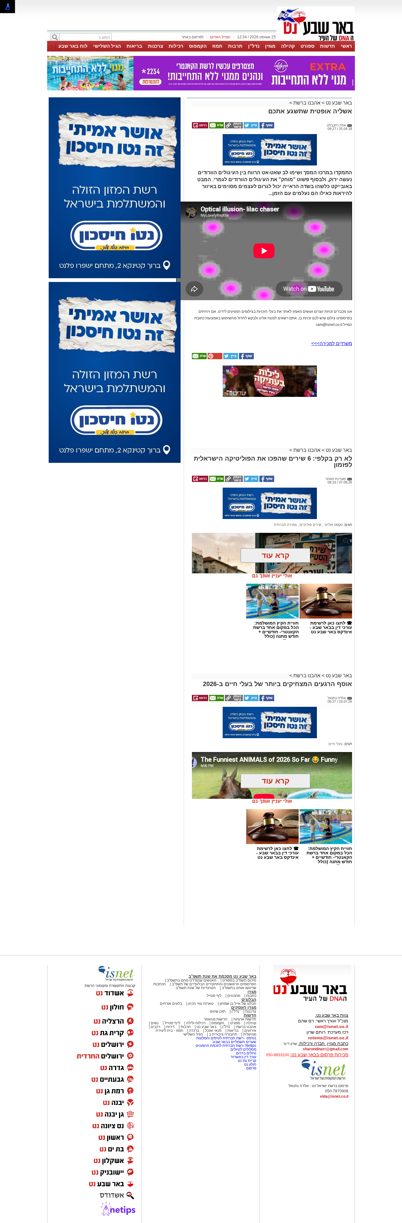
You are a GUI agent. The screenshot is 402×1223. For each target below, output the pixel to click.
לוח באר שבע (73, 46)
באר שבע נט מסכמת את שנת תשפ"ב (222, 976)
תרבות (235, 46)
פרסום (250, 1068)
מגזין (270, 46)
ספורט (307, 46)
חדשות (327, 46)
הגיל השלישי (107, 46)
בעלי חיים (336, 744)
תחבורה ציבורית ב (223, 1034)
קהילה (288, 46)
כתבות (251, 995)
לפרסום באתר (193, 37)
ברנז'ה (194, 1030)
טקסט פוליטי (333, 525)
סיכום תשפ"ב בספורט (239, 980)
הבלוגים (249, 999)
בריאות (134, 46)
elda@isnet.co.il (334, 1096)
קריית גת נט (247, 1060)
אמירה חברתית (285, 525)
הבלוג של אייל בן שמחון (238, 1003)
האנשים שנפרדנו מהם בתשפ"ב (191, 980)
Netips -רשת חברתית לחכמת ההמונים (226, 1045)
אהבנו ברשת (306, 103)
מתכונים (233, 995)
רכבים (155, 1027)
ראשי (346, 46)
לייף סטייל (172, 1023)
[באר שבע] (316, 40)
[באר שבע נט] (312, 1001)
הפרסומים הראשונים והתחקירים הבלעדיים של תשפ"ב (213, 984)
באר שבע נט (338, 103)
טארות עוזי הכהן (201, 1003)
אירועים (250, 1030)
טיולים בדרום (245, 1053)
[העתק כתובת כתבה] (233, 127)
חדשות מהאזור (215, 1019)
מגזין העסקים (243, 1007)
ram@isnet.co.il (331, 1026)
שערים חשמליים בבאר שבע (234, 1042)
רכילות (176, 46)
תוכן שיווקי (217, 1011)
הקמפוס (198, 46)
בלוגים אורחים (171, 1003)
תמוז (217, 46)
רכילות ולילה (195, 1023)
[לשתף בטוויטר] (250, 127)
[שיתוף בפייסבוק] (266, 127)
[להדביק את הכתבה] (214, 358)
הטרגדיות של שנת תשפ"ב (196, 988)
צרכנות (155, 46)
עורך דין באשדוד (243, 1057)
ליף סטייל (214, 995)
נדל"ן (253, 46)
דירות (170, 1027)
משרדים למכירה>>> (331, 343)
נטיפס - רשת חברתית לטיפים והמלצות (226, 1038)
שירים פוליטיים (310, 525)
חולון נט (249, 1064)
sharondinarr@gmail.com (325, 1049)
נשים (155, 1023)
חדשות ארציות (244, 1019)
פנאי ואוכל (213, 1030)
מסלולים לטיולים (243, 1049)
